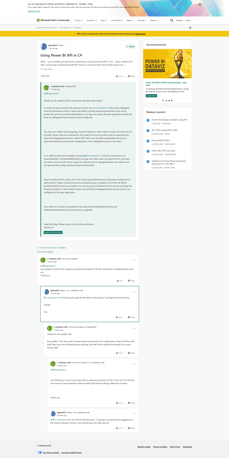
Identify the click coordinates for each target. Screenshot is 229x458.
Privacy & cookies (160, 447)
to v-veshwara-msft (75, 290)
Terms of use (175, 447)
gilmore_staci (169, 167)
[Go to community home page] (53, 20)
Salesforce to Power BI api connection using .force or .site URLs (169, 162)
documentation (100, 107)
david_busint (170, 143)
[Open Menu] (190, 27)
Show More (47, 69)
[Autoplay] (163, 100)
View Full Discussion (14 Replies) (53, 247)
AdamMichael (170, 154)
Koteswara (166, 123)
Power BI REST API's (161, 140)
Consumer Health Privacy (71, 452)
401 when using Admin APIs (164, 130)
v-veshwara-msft (57, 86)
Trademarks (187, 447)
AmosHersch (93, 155)
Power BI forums (65, 28)
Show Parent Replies (45, 251)
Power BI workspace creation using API (169, 119)
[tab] (166, 100)
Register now (34, 11)
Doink (167, 133)
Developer (77, 28)
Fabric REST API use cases (163, 150)
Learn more (140, 33)
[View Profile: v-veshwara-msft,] (46, 87)
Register (179, 20)
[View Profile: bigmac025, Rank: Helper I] (43, 46)
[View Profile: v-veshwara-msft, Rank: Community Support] (43, 260)
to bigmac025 (70, 86)
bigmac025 (52, 45)
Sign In (188, 20)
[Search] (171, 20)
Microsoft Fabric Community (47, 28)
